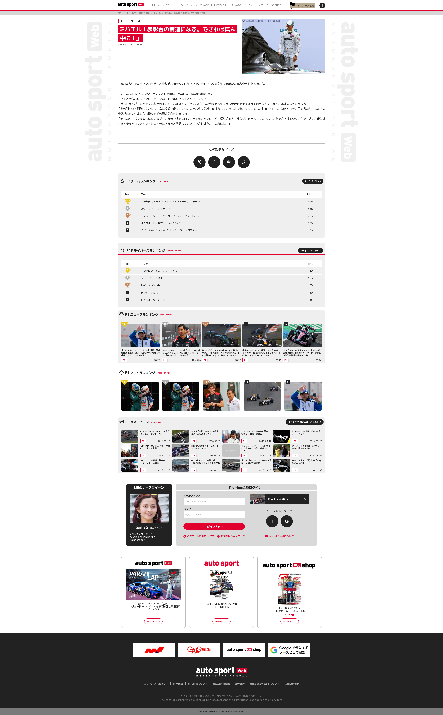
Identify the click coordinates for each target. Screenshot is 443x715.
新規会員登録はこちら (233, 536)
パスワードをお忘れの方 (200, 536)
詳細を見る (220, 621)
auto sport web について (264, 683)
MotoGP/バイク (218, 4)
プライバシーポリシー (156, 683)
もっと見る (152, 621)
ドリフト (247, 4)
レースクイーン (261, 4)
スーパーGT (163, 4)
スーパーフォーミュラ (181, 4)
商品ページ (288, 621)
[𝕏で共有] (199, 162)
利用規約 (178, 683)
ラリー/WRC (235, 4)
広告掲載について (197, 683)
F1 (153, 4)
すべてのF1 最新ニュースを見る (303, 421)
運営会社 (240, 683)
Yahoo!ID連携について (281, 536)
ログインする (212, 526)
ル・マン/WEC (202, 4)
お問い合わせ (292, 683)
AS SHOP (276, 4)
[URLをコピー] (244, 162)
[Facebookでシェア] (214, 162)
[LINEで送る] (229, 162)
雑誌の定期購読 (221, 683)
